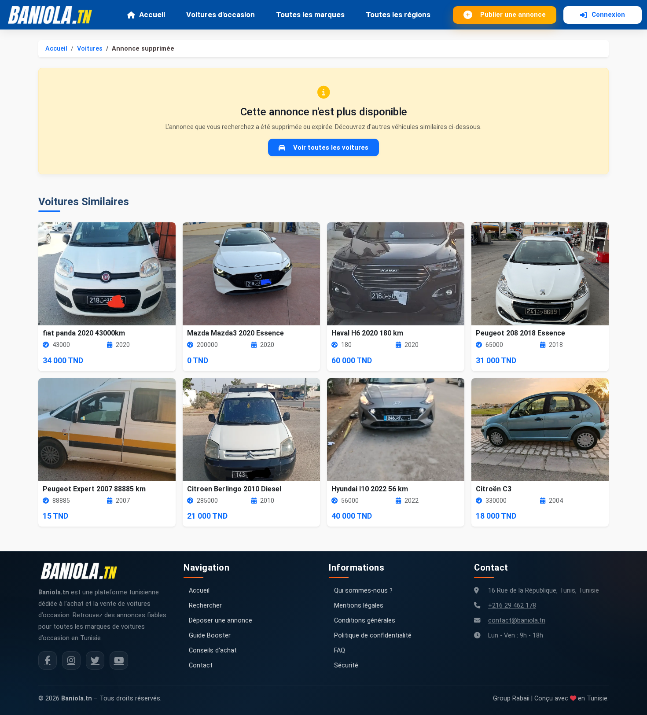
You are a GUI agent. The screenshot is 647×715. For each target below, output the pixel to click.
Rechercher (205, 605)
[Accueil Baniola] (53, 15)
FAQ (339, 650)
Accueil (152, 14)
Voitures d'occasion (220, 14)
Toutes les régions (398, 14)
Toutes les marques (310, 14)
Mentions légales (358, 605)
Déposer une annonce (220, 620)
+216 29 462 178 (512, 605)
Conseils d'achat (213, 650)
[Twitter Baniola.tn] (95, 660)
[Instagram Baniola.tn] (71, 660)
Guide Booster (210, 635)
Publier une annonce (513, 14)
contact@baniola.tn (516, 620)
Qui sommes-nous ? (363, 590)
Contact (201, 665)
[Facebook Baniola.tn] (47, 660)
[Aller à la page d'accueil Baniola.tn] (82, 571)
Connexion (608, 14)
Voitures (90, 48)
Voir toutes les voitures (330, 147)
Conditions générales (364, 620)
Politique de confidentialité (373, 635)
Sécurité (346, 665)
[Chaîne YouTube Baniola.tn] (119, 660)
